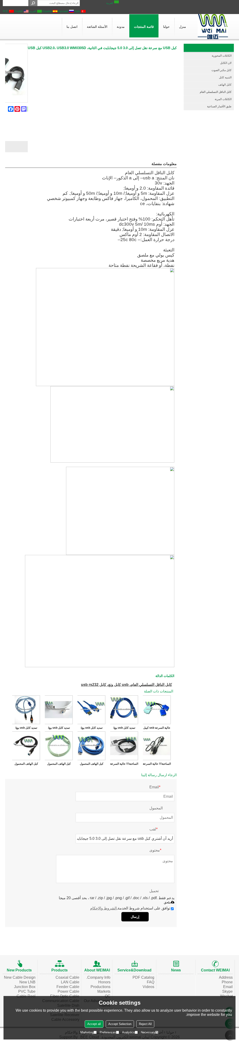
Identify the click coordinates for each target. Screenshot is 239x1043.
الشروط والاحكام (103, 908)
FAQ (150, 982)
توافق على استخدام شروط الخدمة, (130, 908)
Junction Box (24, 987)
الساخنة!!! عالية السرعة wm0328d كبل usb (124, 764)
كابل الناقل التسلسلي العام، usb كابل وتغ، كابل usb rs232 (126, 685)
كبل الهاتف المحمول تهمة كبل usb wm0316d (59, 764)
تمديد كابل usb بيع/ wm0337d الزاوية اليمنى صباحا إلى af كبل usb (124, 728)
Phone (227, 982)
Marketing (87, 1032)
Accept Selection (119, 1024)
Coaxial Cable (67, 977)
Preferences (108, 1032)
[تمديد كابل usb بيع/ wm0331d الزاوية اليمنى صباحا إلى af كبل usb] (26, 709)
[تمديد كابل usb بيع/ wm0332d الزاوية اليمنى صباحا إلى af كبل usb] (59, 709)
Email (228, 987)
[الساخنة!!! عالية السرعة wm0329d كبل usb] (157, 745)
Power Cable (68, 991)
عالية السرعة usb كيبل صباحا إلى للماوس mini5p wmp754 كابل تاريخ (156, 728)
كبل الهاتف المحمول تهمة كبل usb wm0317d (91, 764)
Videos (148, 987)
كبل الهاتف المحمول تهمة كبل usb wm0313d (26, 764)
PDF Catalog (143, 977)
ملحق (167, 902)
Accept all (94, 1024)
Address (226, 977)
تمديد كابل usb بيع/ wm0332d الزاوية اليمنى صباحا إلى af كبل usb (59, 728)
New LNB (27, 982)
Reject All (145, 1024)
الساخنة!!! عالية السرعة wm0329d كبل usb (157, 764)
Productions (100, 987)
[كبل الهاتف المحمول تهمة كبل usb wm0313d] (26, 745)
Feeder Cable (67, 987)
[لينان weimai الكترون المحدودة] (213, 26)
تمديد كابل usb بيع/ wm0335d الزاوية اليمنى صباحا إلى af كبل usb (91, 728)
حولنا (166, 27)
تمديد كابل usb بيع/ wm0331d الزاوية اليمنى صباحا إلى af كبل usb (26, 728)
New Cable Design (19, 977)
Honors (104, 982)
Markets (103, 991)
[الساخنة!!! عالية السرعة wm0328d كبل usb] (124, 745)
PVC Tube (26, 991)
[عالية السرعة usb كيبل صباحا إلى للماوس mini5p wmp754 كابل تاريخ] (157, 709)
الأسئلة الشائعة (97, 27)
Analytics (128, 1032)
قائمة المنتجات (144, 27)
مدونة (121, 27)
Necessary (148, 1032)
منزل (182, 27)
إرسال (135, 917)
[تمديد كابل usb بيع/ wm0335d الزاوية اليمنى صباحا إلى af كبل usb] (91, 709)
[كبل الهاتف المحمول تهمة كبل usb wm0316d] (59, 745)
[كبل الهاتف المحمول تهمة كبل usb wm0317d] (91, 745)
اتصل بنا (72, 27)
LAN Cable (70, 982)
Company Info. (98, 977)
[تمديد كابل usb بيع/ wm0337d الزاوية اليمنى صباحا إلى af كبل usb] (124, 709)
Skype (227, 991)
